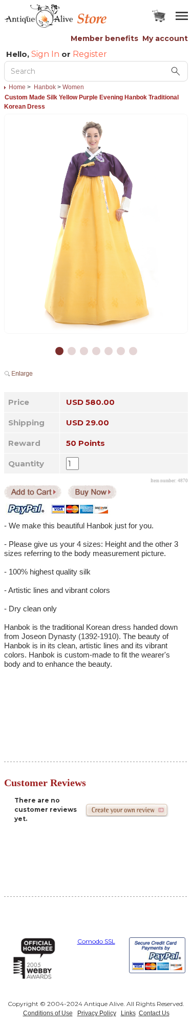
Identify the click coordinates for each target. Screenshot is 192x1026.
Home (17, 87)
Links (128, 1013)
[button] (59, 351)
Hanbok (45, 87)
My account (165, 38)
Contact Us (154, 1013)
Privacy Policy (96, 1013)
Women (73, 87)
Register (90, 54)
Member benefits (104, 38)
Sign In (45, 54)
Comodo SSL (96, 941)
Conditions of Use (48, 1013)
